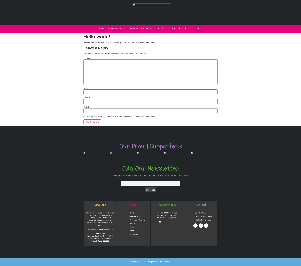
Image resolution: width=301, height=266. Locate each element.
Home (101, 28)
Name (86, 88)
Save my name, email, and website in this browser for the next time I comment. (121, 117)
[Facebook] (195, 225)
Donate (159, 28)
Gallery (171, 28)
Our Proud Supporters (150, 146)
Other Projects (116, 28)
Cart (198, 28)
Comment (88, 58)
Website (87, 107)
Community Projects (140, 28)
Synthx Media (164, 261)
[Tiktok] (206, 225)
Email (86, 98)
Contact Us (185, 28)
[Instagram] (201, 225)
